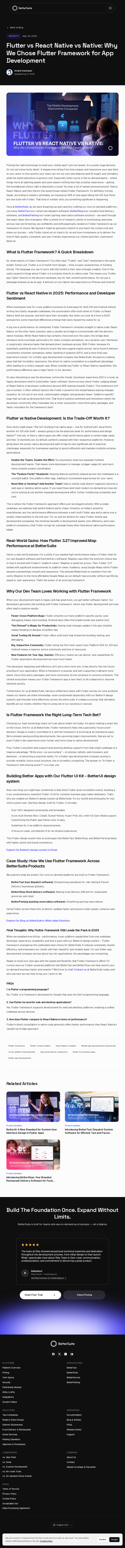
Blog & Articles (74, 1419)
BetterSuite (21, 206)
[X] (59, 1354)
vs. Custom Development (14, 1466)
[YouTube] (65, 1354)
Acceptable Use (10, 1503)
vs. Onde (6, 1462)
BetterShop (76, 211)
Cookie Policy (9, 1498)
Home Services (9, 1434)
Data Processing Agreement (16, 1508)
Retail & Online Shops (13, 1419)
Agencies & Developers (13, 1444)
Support (71, 1434)
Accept (114, 1539)
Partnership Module (11, 1387)
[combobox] (62, 1525)
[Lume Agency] (71, 1354)
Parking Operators (11, 1439)
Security (6, 1382)
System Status (9, 1402)
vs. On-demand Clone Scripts (17, 1476)
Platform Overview (11, 1367)
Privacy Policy (9, 1493)
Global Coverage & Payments (81, 1467)
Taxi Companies (10, 1415)
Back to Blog (16, 27)
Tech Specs (8, 1377)
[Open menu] (110, 8)
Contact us (80, 969)
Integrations (8, 1397)
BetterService (73, 1377)
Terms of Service (10, 1488)
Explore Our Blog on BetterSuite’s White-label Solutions (38, 920)
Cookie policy (46, 1541)
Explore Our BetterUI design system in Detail (31, 850)
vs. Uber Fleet (9, 1457)
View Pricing (84, 1294)
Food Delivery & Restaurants (16, 1429)
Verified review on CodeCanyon (48, 1278)
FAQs (69, 1424)
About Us (71, 1457)
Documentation (74, 1415)
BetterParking (31, 215)
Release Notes (74, 1429)
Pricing (5, 1372)
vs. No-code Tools (11, 1471)
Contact (71, 1462)
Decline (102, 1539)
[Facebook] (53, 1354)
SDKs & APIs (8, 1392)
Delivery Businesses (12, 1424)
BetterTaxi (24, 211)
